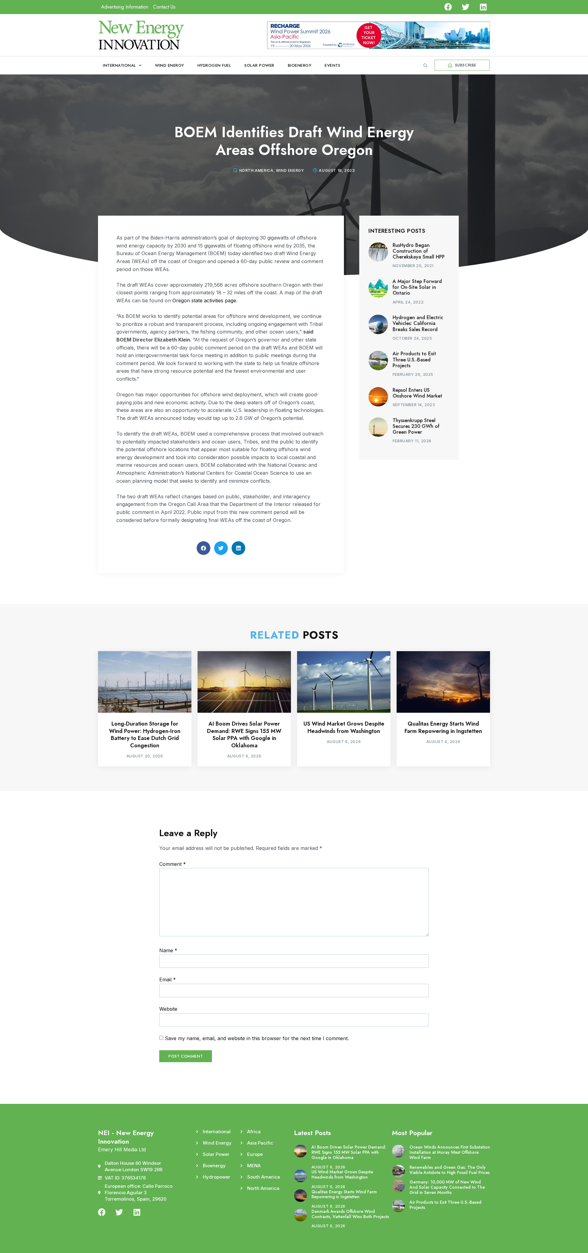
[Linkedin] (483, 7)
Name (168, 950)
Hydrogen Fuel (214, 65)
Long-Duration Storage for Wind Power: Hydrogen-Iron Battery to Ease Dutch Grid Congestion (144, 734)
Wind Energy (169, 65)
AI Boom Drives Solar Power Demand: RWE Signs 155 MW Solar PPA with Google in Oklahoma (244, 734)
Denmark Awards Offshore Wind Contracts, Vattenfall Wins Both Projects (350, 1214)
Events (332, 65)
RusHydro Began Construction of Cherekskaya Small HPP (419, 251)
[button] (425, 66)
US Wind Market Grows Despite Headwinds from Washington (343, 727)
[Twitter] (465, 7)
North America (256, 170)
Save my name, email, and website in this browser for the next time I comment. (257, 1038)
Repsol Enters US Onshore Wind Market (417, 393)
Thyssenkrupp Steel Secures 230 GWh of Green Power (416, 426)
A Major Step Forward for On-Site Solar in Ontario (417, 287)
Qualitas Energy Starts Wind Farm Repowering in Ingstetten (443, 727)
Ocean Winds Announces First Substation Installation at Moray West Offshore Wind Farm (449, 1152)
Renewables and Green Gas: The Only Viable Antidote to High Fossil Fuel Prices (449, 1170)
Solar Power (259, 65)
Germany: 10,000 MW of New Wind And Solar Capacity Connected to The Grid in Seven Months (447, 1187)
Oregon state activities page (204, 300)
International (119, 65)
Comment (172, 864)
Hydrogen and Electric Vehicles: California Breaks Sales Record (418, 323)
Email (167, 979)
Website (168, 1009)
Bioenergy (299, 65)
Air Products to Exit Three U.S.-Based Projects (414, 359)
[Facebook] (448, 7)
